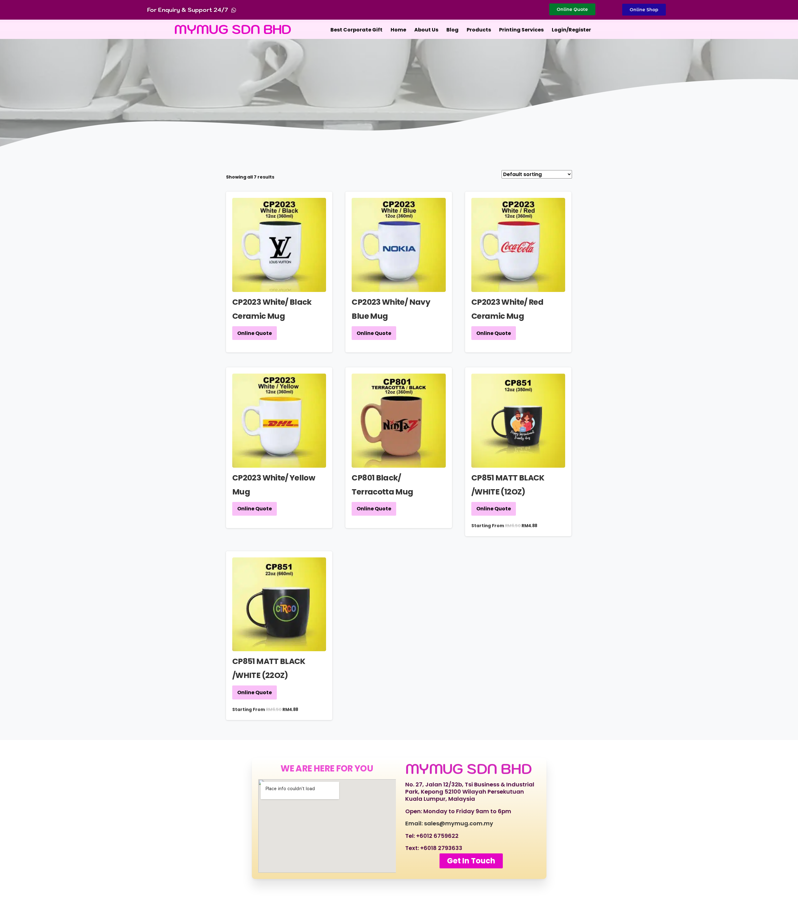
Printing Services (521, 29)
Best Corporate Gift (356, 29)
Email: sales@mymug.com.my (449, 823)
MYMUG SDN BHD (232, 29)
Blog (452, 29)
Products (479, 29)
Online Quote (254, 333)
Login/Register (571, 29)
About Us (426, 29)
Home (398, 29)
